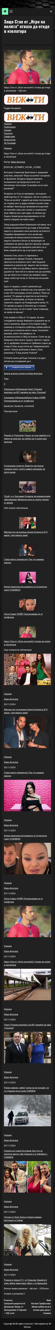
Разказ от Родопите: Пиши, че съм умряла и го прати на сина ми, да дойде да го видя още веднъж (27, 438)
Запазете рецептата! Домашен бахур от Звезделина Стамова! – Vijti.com (15, 1306)
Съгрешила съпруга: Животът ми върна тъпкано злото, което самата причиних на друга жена (24, 469)
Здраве (7, 130)
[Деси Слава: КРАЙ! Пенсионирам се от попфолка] (27, 604)
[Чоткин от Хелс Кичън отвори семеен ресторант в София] (27, 1177)
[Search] (51, 11)
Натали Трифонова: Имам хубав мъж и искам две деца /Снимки (41, 1306)
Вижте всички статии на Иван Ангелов (23, 373)
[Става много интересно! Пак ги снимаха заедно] (27, 550)
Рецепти (8, 133)
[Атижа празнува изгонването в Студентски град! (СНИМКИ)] (27, 577)
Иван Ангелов (18, 162)
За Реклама (10, 143)
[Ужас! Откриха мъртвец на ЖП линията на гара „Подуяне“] (27, 984)
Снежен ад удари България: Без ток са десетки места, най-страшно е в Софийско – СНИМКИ (26, 1154)
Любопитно (10, 127)
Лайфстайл (9, 136)
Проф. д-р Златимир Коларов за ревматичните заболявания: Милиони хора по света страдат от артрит (27, 499)
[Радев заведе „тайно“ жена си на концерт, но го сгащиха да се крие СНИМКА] (27, 1047)
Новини (8, 124)
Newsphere (40, 1324)
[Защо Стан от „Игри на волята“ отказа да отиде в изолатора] (27, 632)
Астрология (9, 140)
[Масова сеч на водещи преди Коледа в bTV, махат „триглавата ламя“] (27, 522)
